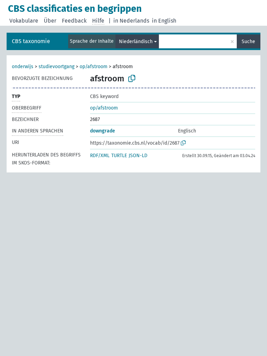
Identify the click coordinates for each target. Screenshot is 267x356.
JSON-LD (138, 156)
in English (164, 20)
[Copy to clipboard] (131, 78)
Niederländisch (136, 41)
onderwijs (22, 67)
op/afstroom (93, 67)
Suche (248, 41)
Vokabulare (23, 20)
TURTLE (119, 156)
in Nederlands (131, 20)
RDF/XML (100, 156)
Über (50, 20)
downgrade (102, 131)
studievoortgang (56, 67)
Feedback (74, 20)
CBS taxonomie (31, 41)
